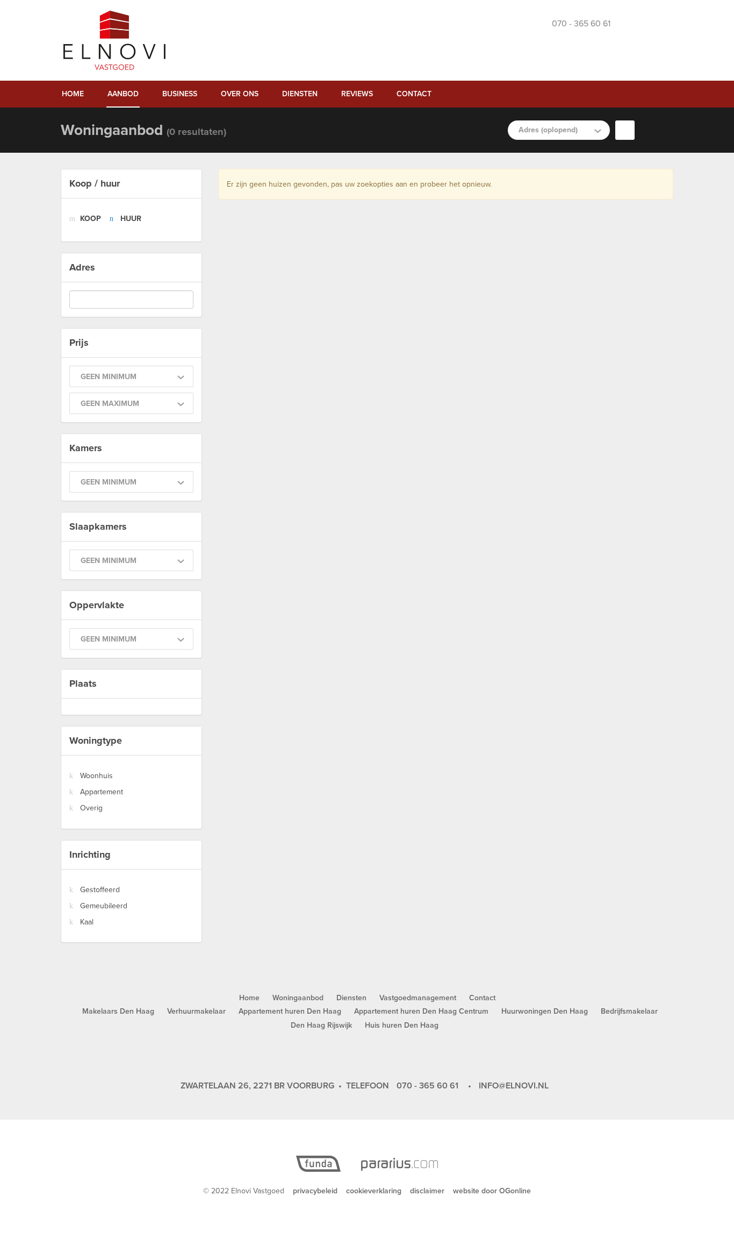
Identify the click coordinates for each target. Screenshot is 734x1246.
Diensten (300, 93)
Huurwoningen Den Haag (544, 1011)
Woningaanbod (297, 997)
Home (73, 93)
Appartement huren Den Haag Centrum (421, 1011)
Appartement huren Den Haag (290, 1011)
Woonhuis (96, 775)
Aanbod (123, 93)
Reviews (357, 93)
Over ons (239, 93)
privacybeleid (315, 1190)
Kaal (86, 922)
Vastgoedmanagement (417, 997)
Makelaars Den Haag (118, 1011)
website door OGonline (492, 1190)
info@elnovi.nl (514, 1085)
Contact (414, 93)
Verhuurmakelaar (196, 1011)
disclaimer (427, 1190)
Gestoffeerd (100, 889)
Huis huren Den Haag (401, 1025)
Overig (91, 808)
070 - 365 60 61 (427, 1085)
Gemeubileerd (103, 905)
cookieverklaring (373, 1190)
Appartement (101, 791)
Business (179, 93)
